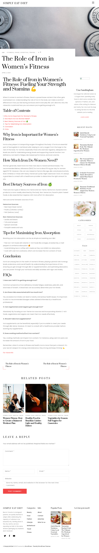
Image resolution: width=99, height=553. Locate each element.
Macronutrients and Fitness (92, 273)
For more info (8, 353)
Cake (85, 255)
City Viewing (85, 260)
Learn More (85, 117)
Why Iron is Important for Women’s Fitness (20, 116)
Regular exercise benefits (77, 287)
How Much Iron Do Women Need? (17, 119)
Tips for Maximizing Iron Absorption (18, 124)
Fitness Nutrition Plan (77, 269)
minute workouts (77, 278)
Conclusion (9, 127)
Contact (40, 516)
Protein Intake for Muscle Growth (85, 282)
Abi (3, 52)
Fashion (91, 225)
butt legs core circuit (77, 255)
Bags (85, 250)
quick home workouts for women (92, 282)
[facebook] (9, 536)
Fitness (10, 52)
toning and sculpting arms (85, 296)
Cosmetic (77, 264)
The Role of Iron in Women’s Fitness (17, 365)
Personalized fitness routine (77, 282)
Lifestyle (24, 52)
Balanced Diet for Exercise (92, 250)
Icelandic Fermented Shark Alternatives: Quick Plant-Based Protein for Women (84, 176)
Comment (9, 451)
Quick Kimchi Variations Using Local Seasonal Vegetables (87, 135)
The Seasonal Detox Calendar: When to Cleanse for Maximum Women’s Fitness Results (84, 162)
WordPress (28, 546)
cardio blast (77, 260)
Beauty (79, 225)
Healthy (77, 273)
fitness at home (92, 264)
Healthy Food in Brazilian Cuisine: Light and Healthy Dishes (33, 422)
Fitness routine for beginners (85, 269)
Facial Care (85, 264)
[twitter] (5, 536)
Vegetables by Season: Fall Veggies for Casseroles (58, 420)
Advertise (41, 519)
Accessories (77, 250)
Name (8, 471)
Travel (32, 52)
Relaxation (85, 287)
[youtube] (14, 536)
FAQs (7, 129)
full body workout (92, 269)
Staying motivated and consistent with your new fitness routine (85, 291)
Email (41, 471)
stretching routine (92, 291)
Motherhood (90, 234)
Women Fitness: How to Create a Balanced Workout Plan (13, 420)
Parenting (92, 278)
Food (17, 52)
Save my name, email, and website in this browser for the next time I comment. (32, 484)
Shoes (77, 291)
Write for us (41, 522)
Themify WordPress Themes (41, 546)
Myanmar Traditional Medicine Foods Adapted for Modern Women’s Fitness (84, 190)
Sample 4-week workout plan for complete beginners (92, 287)
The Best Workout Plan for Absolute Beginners (77, 296)
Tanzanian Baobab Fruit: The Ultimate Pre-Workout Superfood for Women (83, 148)
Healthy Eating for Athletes (85, 273)
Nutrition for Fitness (85, 278)
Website (8, 479)
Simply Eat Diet (8, 546)
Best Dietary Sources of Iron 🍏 (16, 121)
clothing (92, 260)
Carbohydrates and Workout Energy (92, 255)
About (40, 512)
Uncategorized (91, 239)
